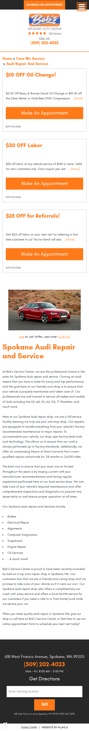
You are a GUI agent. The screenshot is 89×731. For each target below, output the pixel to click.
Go (44, 704)
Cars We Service (30, 58)
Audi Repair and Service (27, 63)
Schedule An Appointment (44, 4)
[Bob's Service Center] (44, 20)
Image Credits (29, 727)
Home (7, 58)
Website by (54, 727)
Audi (21, 336)
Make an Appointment (44, 113)
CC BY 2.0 (64, 336)
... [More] (76, 98)
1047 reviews (55, 33)
